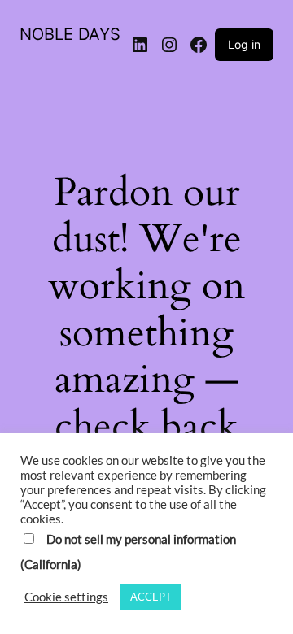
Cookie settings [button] (66, 597)
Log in (244, 44)
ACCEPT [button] (151, 596)
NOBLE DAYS (70, 34)
